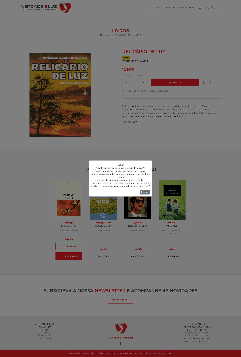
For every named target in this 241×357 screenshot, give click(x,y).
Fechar (144, 192)
